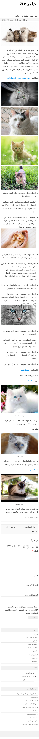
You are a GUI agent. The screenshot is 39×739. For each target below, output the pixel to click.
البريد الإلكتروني (31, 585)
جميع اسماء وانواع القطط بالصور (18, 78)
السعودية (34, 661)
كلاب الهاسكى (34, 697)
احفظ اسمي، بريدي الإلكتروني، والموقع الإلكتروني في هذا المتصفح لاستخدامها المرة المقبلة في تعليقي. (21, 610)
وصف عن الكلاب (33, 717)
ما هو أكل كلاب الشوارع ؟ (31, 704)
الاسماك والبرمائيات (31, 637)
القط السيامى (34, 470)
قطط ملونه (24, 370)
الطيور (35, 651)
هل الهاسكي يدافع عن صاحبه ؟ (29, 707)
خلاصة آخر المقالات (27, 676)
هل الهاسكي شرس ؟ (32, 700)
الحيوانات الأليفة (27, 517)
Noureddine (22, 20)
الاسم (35, 576)
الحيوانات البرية (32, 647)
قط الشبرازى (31, 381)
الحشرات (34, 641)
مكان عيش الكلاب (33, 721)
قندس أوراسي (8, 527)
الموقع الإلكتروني (31, 595)
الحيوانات (35, 634)
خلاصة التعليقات (28, 680)
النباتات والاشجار (33, 655)
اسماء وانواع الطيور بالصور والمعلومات (27, 693)
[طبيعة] (28, 6)
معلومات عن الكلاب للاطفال (30, 724)
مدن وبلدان (35, 658)
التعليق (35, 551)
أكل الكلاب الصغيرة (32, 714)
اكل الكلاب (35, 710)
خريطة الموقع (30, 673)
